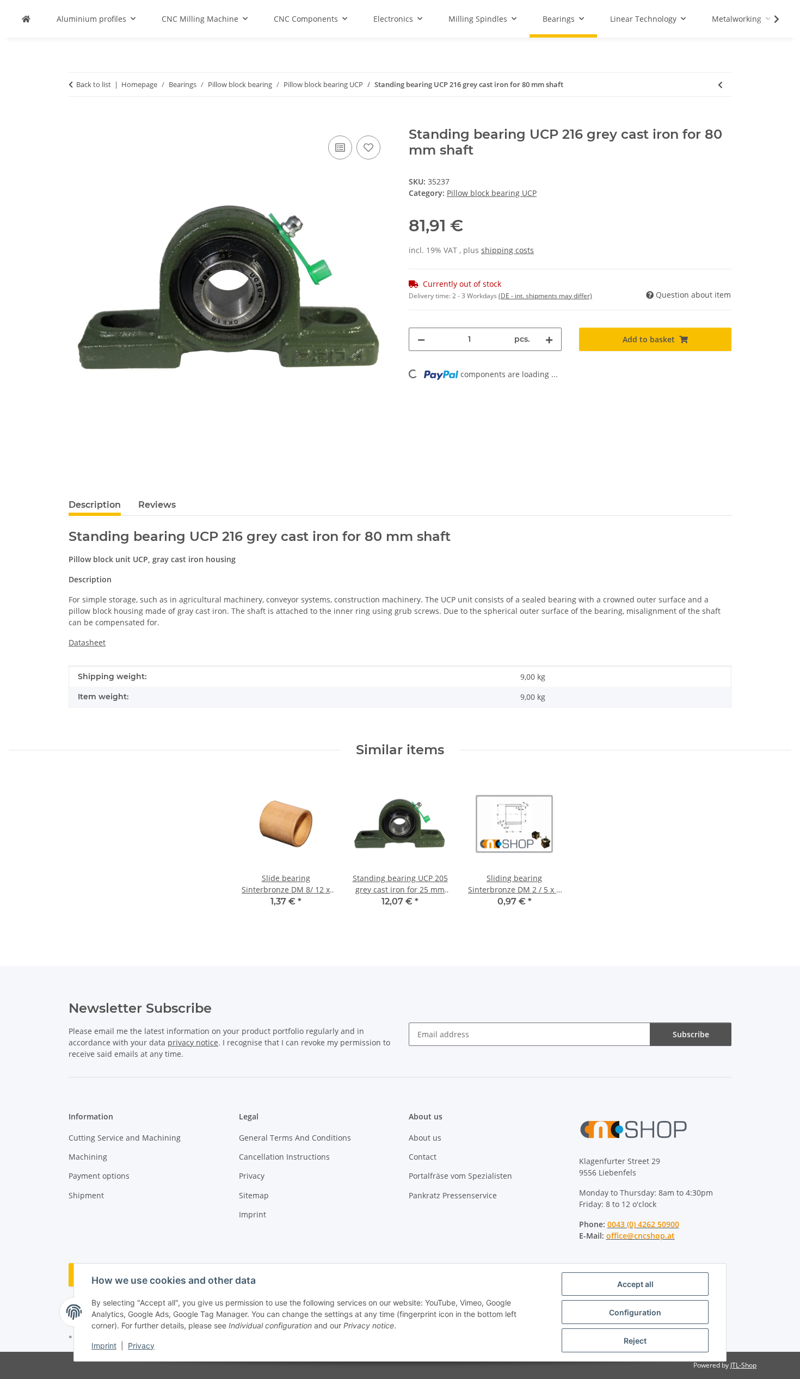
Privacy (141, 1345)
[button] (769, 19)
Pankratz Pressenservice (453, 1195)
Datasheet (87, 642)
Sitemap (254, 1195)
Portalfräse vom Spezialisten (460, 1176)
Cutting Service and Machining (125, 1137)
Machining (88, 1157)
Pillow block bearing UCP (492, 193)
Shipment (86, 1195)
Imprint (103, 1345)
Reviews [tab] (157, 505)
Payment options (99, 1176)
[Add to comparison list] (340, 147)
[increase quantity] (549, 339)
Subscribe (691, 1034)
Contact (422, 1157)
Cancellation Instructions (284, 1157)
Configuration (635, 1312)
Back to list (93, 84)
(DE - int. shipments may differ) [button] (545, 295)
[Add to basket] (77, 121)
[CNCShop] (26, 19)
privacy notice (193, 1042)
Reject (635, 1340)
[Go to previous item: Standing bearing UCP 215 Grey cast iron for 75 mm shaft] (720, 84)
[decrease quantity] (421, 339)
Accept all (635, 1284)
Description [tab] (95, 505)
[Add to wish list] (368, 147)
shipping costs (507, 250)
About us (425, 1137)
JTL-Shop (743, 1365)
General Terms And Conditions (295, 1137)
